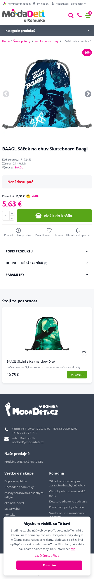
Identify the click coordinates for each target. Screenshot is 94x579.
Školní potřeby (22, 41)
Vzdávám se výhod (47, 555)
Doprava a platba (15, 481)
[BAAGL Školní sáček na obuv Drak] (47, 345)
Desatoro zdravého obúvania (68, 501)
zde (73, 549)
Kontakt (9, 515)
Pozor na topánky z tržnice (66, 507)
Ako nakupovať (14, 503)
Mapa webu (12, 509)
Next (88, 94)
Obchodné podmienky (19, 487)
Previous (6, 94)
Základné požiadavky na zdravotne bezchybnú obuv (67, 483)
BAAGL (18, 167)
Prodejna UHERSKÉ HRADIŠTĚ (23, 462)
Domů (6, 41)
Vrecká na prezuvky (46, 41)
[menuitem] (17, 3)
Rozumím (49, 565)
